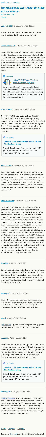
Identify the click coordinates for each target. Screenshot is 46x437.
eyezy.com (10, 137)
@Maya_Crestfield (8, 398)
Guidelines (21, 429)
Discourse (13, 434)
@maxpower (6, 325)
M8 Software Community (10, 2)
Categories (11, 429)
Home (3, 429)
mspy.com (9, 76)
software (3, 17)
